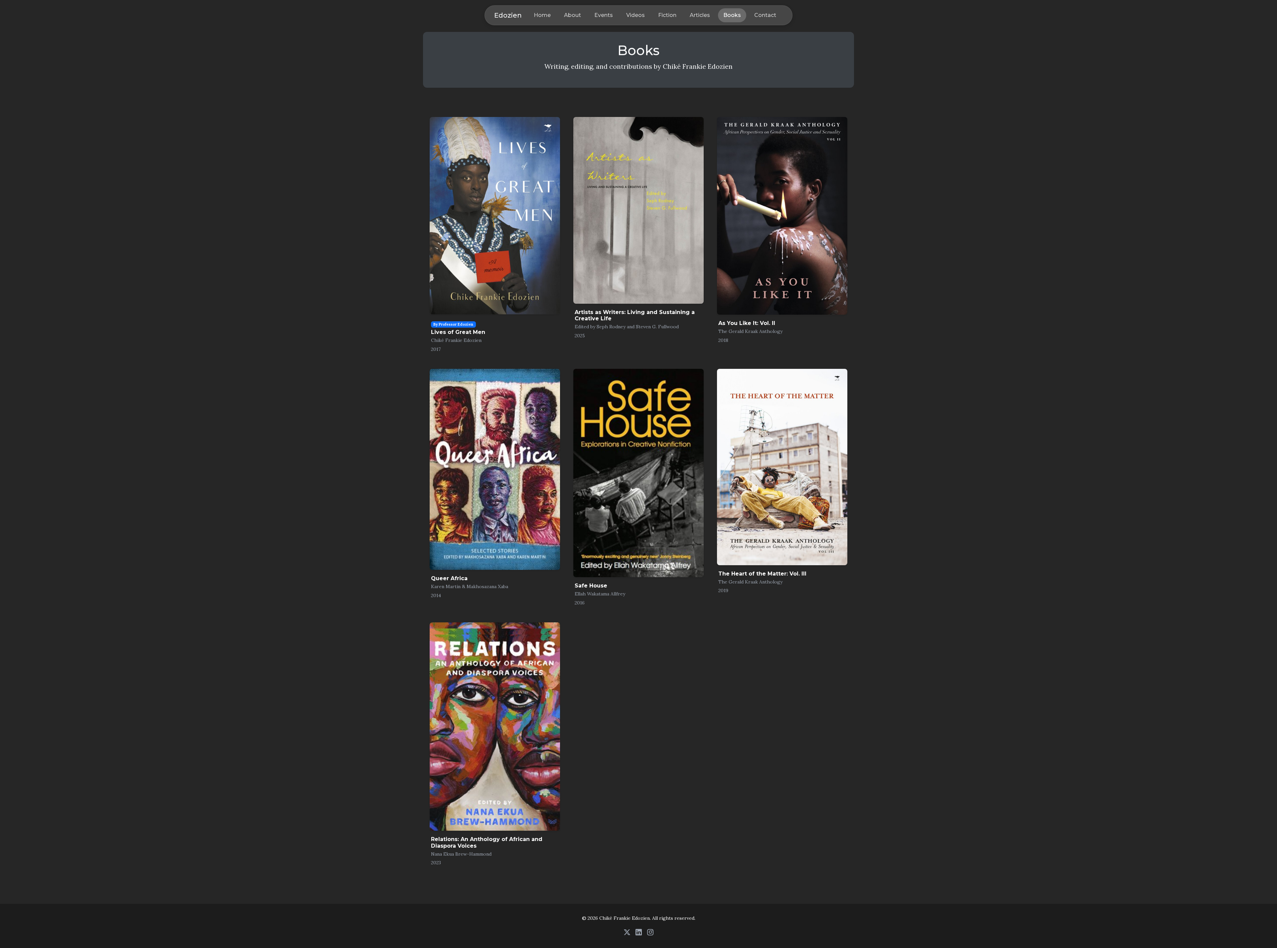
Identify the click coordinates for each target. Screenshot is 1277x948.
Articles (700, 15)
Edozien (508, 15)
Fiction (667, 15)
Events (603, 15)
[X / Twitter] (627, 932)
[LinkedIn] (639, 932)
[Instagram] (650, 932)
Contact (765, 15)
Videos (635, 15)
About (572, 15)
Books (732, 15)
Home (542, 15)
